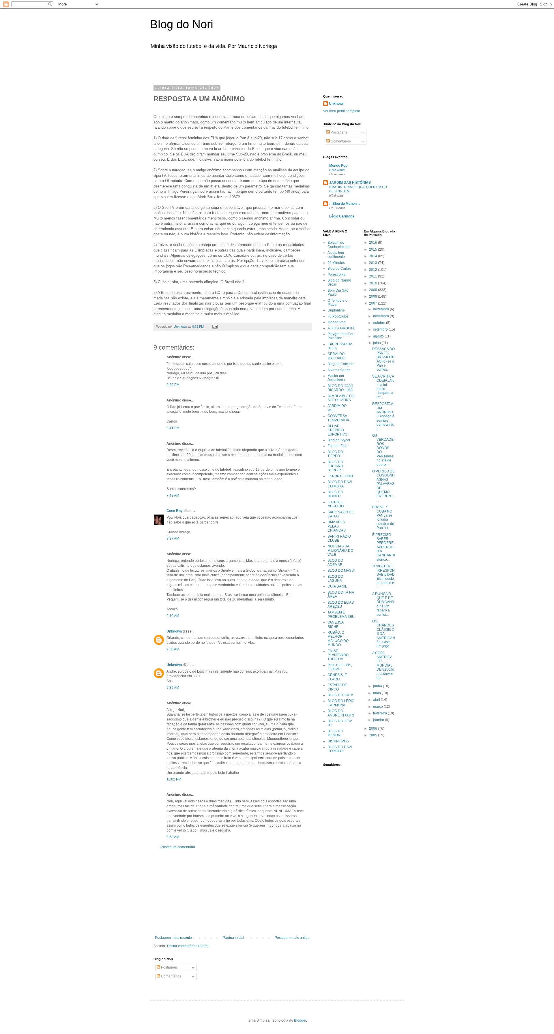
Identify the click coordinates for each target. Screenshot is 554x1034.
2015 (373, 249)
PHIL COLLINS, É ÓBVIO (339, 667)
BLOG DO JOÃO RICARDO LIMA (340, 388)
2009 (373, 290)
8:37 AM (172, 538)
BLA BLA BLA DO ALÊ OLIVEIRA (340, 398)
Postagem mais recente (173, 938)
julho (377, 343)
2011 (373, 276)
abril (377, 700)
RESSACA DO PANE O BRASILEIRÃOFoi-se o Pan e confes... (383, 359)
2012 (373, 270)
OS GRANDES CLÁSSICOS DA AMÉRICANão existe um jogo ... (383, 633)
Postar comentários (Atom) (188, 946)
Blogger (300, 1020)
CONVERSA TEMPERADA (338, 418)
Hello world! (337, 170)
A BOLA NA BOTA (341, 328)
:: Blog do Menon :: (344, 204)
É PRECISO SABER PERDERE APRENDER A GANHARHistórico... (383, 547)
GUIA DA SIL (337, 586)
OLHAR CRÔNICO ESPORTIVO (337, 430)
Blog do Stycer (338, 440)
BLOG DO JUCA (340, 695)
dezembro (381, 309)
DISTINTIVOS (338, 741)
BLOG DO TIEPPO (335, 454)
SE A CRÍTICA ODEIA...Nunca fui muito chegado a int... (383, 386)
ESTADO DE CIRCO (337, 687)
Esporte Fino (337, 446)
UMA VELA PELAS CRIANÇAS (336, 526)
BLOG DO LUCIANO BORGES (335, 466)
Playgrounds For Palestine (340, 336)
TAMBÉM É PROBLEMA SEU (341, 614)
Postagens (169, 967)
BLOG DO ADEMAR (335, 562)
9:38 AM (172, 649)
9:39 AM (172, 688)
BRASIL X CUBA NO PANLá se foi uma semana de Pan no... (383, 517)
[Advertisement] (226, 65)
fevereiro (380, 713)
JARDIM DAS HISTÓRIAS (350, 183)
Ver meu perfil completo (341, 111)
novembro (381, 316)
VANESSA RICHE (335, 624)
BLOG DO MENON (335, 733)
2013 (373, 263)
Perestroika (336, 275)
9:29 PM (172, 385)
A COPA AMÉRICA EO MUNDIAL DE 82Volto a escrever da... (383, 665)
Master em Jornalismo (336, 378)
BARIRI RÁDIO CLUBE (339, 538)
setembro (381, 329)
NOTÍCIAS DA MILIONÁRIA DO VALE (340, 550)
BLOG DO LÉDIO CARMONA (340, 703)
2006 (373, 729)
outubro (379, 323)
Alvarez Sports (338, 370)
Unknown (174, 631)
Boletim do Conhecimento (339, 245)
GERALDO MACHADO (336, 356)
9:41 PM (172, 428)
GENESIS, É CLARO (337, 677)
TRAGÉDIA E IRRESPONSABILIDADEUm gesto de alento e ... (383, 576)
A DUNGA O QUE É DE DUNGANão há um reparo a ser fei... (383, 604)
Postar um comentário (178, 847)
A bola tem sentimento (336, 255)
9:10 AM (172, 616)
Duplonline (336, 310)
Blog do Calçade (340, 364)
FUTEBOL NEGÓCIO (335, 504)
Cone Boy (174, 511)
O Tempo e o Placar (337, 303)
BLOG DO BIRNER (335, 494)
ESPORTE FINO (340, 476)
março (378, 707)
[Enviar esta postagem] (214, 326)
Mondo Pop (338, 166)
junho (378, 686)
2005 (373, 735)
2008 (373, 296)
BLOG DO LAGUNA (335, 579)
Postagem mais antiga (292, 938)
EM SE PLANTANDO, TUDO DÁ (338, 655)
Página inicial (233, 938)
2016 (373, 243)
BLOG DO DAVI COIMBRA (339, 484)
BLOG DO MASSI (341, 570)
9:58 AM (172, 837)
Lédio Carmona (341, 216)
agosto (379, 336)
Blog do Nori (181, 24)
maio (377, 693)
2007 (373, 303)
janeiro (379, 720)
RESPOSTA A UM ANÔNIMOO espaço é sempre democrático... (383, 416)
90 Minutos (336, 263)
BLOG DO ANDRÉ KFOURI (340, 713)
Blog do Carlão (339, 269)
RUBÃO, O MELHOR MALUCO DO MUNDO (338, 638)
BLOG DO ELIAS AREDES (340, 604)
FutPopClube (337, 316)
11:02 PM (173, 779)
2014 (373, 256)
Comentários (170, 976)
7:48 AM (172, 495)
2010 (373, 283)
